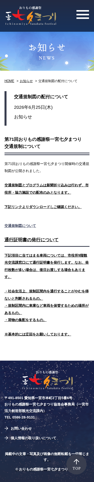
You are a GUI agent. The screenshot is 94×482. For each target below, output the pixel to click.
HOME (9, 81)
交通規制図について (20, 226)
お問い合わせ (21, 428)
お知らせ (26, 81)
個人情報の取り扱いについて (33, 438)
